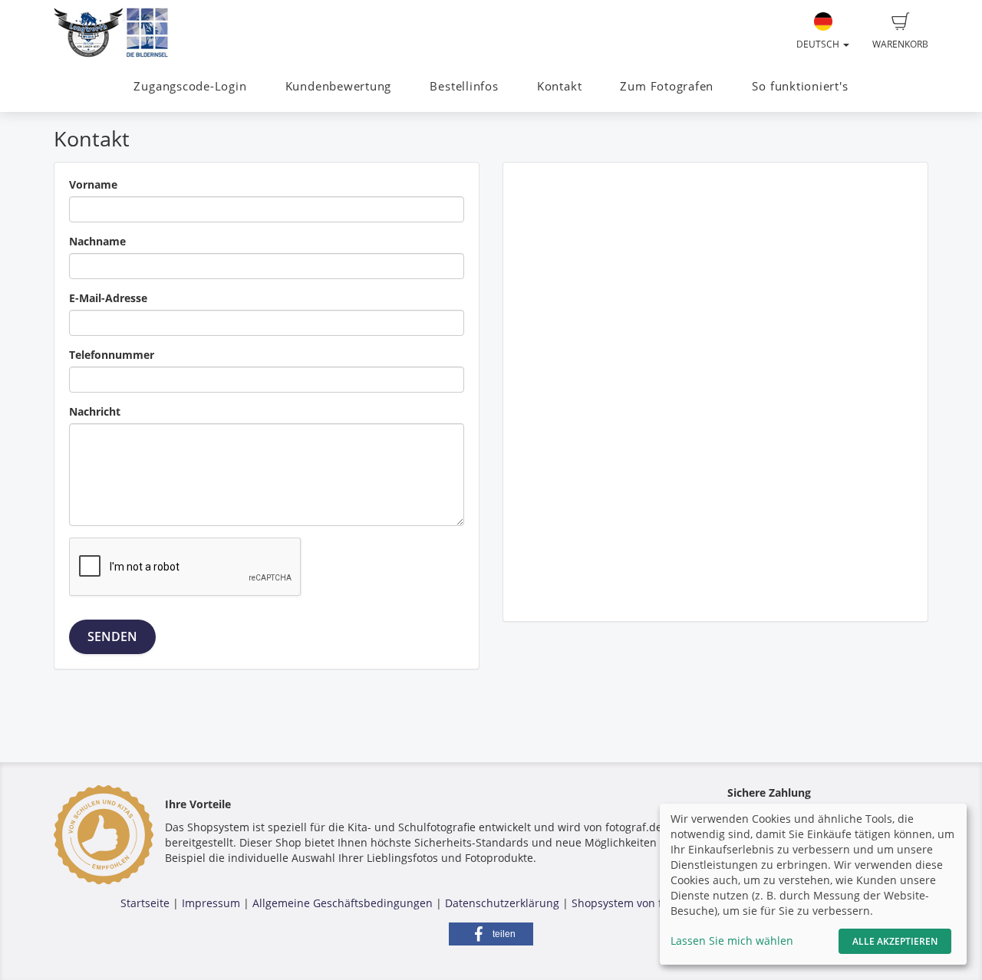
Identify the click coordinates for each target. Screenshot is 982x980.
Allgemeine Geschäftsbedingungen (342, 903)
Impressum (211, 903)
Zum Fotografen (666, 86)
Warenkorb (900, 44)
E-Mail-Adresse (108, 298)
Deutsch (819, 44)
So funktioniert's (800, 86)
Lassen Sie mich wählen (732, 940)
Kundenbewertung (338, 86)
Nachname (97, 241)
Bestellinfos (464, 86)
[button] (491, 933)
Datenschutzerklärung (502, 903)
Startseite (145, 903)
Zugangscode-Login (189, 86)
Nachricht (94, 411)
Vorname (93, 184)
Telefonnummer (111, 354)
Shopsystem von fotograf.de (643, 903)
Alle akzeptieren (895, 941)
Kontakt (559, 86)
